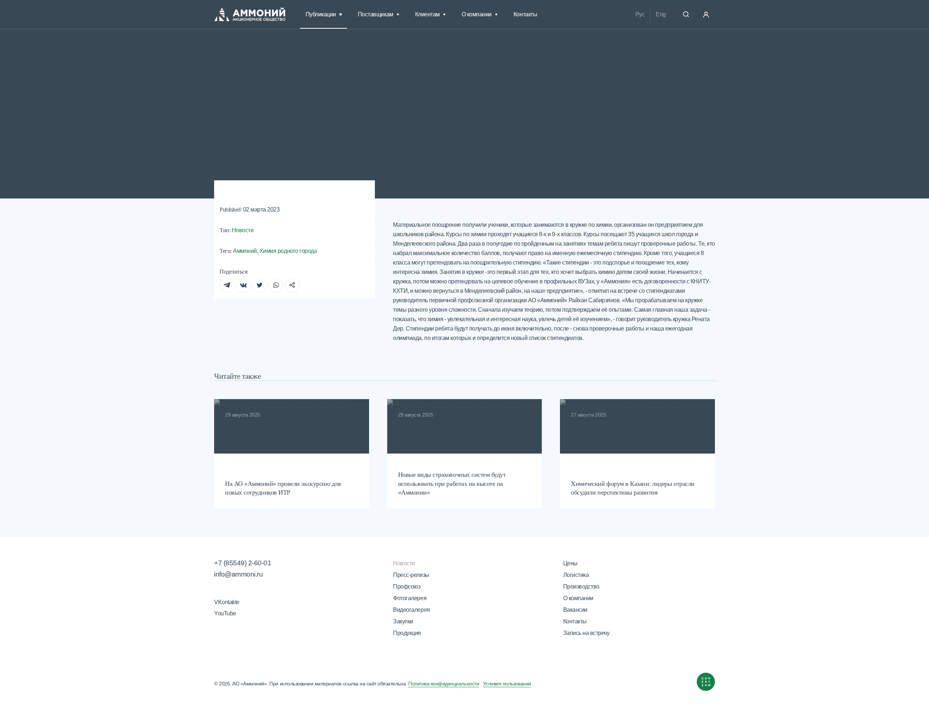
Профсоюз (406, 586)
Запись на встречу (586, 633)
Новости (256, 66)
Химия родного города (288, 251)
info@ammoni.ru (238, 574)
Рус (640, 14)
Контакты (525, 14)
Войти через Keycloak (706, 14)
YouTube (225, 613)
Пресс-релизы (411, 575)
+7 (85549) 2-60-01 (242, 563)
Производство (581, 586)
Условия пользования (507, 683)
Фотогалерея (409, 598)
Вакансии (575, 610)
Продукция (407, 633)
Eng (661, 14)
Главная (223, 66)
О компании (578, 598)
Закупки (403, 621)
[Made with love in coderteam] (706, 683)
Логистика (576, 575)
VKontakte (227, 602)
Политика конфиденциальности (443, 683)
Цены (570, 563)
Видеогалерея (411, 610)
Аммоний (245, 251)
